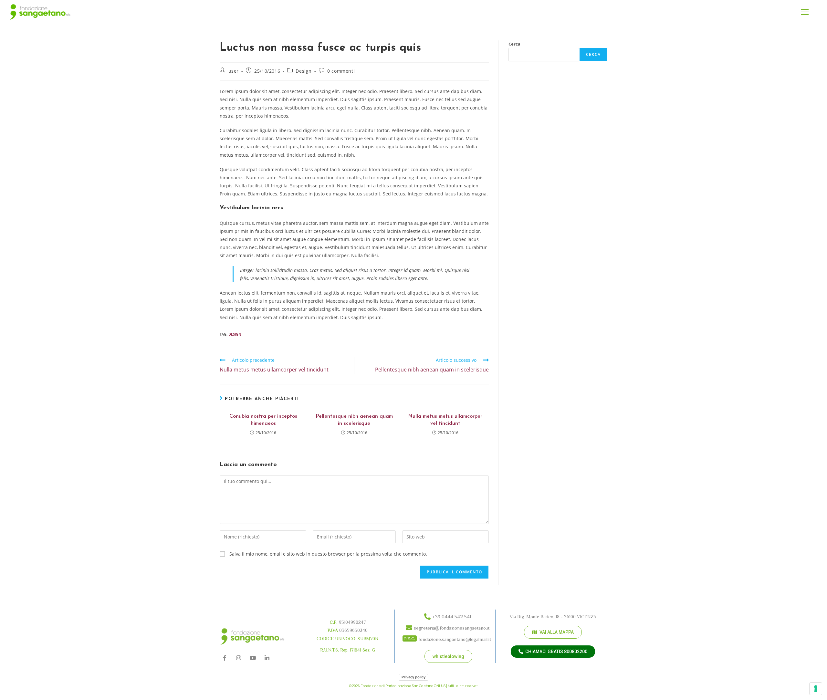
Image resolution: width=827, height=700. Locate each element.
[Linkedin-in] (267, 658)
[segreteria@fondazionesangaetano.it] (448, 626)
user (233, 71)
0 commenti (341, 71)
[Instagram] (239, 658)
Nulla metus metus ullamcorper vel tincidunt (445, 420)
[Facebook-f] (225, 658)
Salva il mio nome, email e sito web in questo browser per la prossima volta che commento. (328, 554)
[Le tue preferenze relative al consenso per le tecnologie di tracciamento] (816, 689)
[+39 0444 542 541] (448, 615)
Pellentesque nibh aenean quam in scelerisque (354, 420)
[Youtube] (253, 658)
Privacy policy (413, 677)
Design (304, 71)
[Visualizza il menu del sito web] (805, 12)
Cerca (514, 44)
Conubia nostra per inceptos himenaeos (263, 420)
